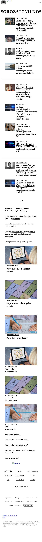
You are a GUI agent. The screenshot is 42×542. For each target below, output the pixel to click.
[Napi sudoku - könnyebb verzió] (21, 309)
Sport (19, 471)
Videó (32, 480)
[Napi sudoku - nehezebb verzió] (21, 274)
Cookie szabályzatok (15, 505)
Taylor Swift (20, 104)
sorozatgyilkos (21, 18)
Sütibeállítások (28, 505)
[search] (40, 2)
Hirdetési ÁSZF (19, 501)
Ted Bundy (19, 48)
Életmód (20, 480)
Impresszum (8, 498)
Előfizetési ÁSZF (32, 501)
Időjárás (8, 471)
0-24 (8, 480)
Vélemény (19, 475)
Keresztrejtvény (13, 266)
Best (33, 475)
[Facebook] (17, 490)
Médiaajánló (17, 498)
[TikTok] (21, 490)
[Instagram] (24, 490)
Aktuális (8, 475)
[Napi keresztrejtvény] (17, 341)
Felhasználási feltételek (30, 498)
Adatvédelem (9, 501)
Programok (33, 471)
